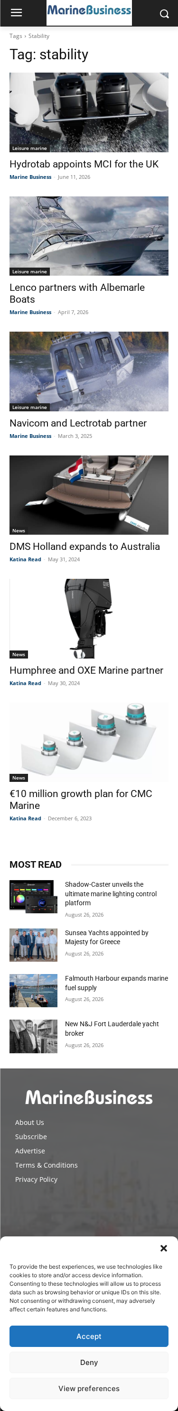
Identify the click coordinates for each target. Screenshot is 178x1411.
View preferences (89, 1388)
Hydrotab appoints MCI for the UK (84, 164)
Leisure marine (29, 148)
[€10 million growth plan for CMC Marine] (89, 742)
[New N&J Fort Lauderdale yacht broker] (33, 1036)
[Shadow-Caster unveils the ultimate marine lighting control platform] (33, 896)
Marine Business (30, 176)
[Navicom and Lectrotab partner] (89, 371)
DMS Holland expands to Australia (84, 546)
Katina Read (25, 559)
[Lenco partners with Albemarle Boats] (89, 236)
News (18, 530)
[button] (164, 1248)
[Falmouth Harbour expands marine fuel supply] (33, 990)
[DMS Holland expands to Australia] (89, 495)
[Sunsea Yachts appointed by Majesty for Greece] (33, 945)
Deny (89, 1362)
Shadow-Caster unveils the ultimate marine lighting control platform (111, 894)
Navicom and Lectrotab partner (78, 423)
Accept (89, 1336)
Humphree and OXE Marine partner (86, 670)
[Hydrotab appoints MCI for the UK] (89, 112)
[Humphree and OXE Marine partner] (89, 619)
